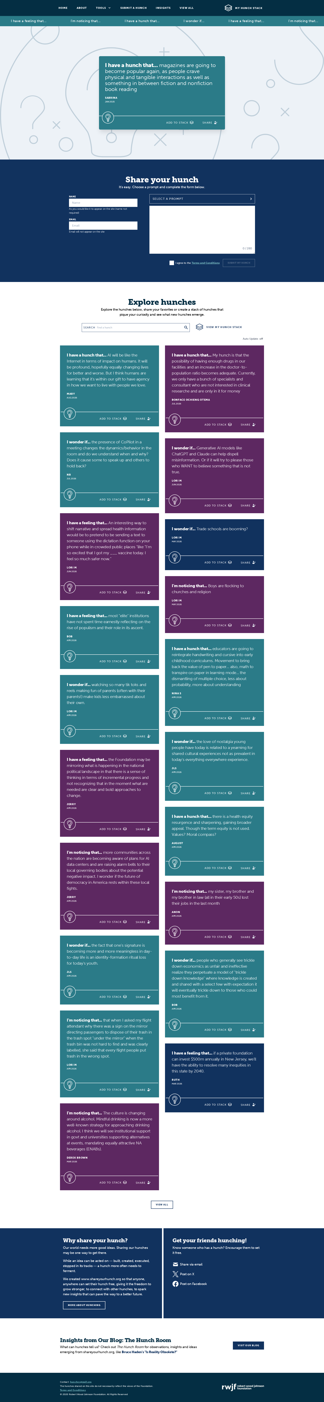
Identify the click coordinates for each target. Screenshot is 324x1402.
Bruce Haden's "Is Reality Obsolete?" (149, 1352)
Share (207, 122)
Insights (163, 8)
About (82, 8)
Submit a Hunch (133, 8)
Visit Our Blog (248, 1345)
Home (63, 8)
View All (187, 8)
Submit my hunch (239, 263)
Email (72, 219)
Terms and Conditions (206, 263)
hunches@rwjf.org (81, 1382)
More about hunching (84, 1305)
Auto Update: (252, 338)
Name (72, 196)
